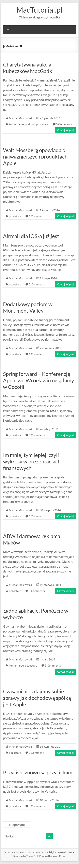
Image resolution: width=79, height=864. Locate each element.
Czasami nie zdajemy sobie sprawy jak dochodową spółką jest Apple (37, 697)
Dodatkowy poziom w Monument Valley (27, 307)
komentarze (16, 124)
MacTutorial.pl (39, 9)
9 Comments (53, 665)
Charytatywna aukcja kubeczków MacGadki (28, 67)
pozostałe (42, 124)
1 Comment (36, 216)
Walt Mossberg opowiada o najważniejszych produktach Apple (35, 156)
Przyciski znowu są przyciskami (38, 772)
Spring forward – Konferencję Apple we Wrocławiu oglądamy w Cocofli (38, 380)
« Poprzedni (16, 824)
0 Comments (64, 124)
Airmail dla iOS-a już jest (31, 236)
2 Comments (37, 284)
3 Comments (37, 591)
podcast (30, 124)
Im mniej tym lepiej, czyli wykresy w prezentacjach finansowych (32, 461)
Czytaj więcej (65, 130)
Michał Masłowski (20, 118)
